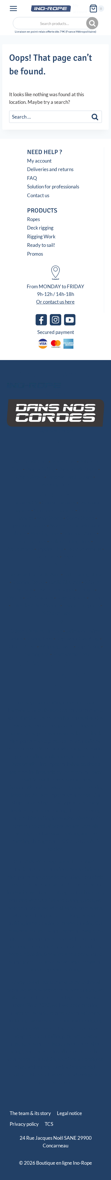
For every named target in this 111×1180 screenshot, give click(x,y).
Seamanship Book (71, 654)
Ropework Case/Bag (77, 638)
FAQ (32, 178)
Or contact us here (55, 302)
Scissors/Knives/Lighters (36, 631)
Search (92, 23)
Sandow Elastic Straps (69, 477)
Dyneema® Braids (77, 469)
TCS (49, 1124)
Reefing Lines (32, 541)
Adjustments (20, 549)
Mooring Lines (55, 484)
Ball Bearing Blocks (83, 574)
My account (80, 8)
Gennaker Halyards (54, 510)
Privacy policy (24, 1124)
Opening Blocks (28, 582)
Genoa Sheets (80, 518)
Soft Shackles (39, 598)
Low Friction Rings (55, 590)
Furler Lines (46, 556)
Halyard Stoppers (81, 605)
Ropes (33, 219)
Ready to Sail (56, 493)
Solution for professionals (53, 187)
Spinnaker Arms (79, 533)
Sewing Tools (39, 638)
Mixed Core (63, 461)
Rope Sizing (88, 646)
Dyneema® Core (30, 461)
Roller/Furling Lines (70, 541)
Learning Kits (35, 654)
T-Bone (96, 598)
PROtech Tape (56, 613)
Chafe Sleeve (30, 477)
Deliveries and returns (50, 169)
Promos (35, 254)
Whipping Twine (56, 646)
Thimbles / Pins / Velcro (35, 605)
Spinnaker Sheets (28, 526)
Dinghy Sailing (40, 469)
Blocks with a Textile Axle (34, 574)
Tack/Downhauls (84, 549)
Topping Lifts (50, 549)
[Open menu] (13, 8)
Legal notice (69, 1113)
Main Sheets (50, 518)
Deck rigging (40, 228)
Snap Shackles (71, 598)
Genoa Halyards (59, 503)
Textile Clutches (64, 582)
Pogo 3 (69, 556)
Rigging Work (41, 236)
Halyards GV (24, 503)
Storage (85, 590)
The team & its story (30, 1113)
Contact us (38, 195)
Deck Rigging (55, 565)
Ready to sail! (41, 245)
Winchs (14, 598)
